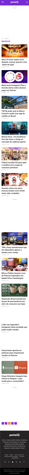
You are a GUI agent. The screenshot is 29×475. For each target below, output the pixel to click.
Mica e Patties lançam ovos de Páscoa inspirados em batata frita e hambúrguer (13, 275)
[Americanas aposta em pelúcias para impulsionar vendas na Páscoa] (14, 341)
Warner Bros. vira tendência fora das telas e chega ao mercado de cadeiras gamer (14, 139)
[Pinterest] (24, 462)
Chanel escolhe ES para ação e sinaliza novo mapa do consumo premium (14, 165)
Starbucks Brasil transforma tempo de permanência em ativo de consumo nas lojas (14, 301)
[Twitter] (16, 462)
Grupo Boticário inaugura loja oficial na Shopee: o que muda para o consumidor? (14, 378)
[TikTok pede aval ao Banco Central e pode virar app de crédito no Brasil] (14, 102)
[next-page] (15, 423)
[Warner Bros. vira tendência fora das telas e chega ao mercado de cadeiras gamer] (14, 128)
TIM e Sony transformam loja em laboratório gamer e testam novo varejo (14, 250)
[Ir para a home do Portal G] (14, 435)
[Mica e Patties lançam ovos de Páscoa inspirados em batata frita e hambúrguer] (14, 264)
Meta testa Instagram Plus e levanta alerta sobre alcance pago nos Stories (14, 87)
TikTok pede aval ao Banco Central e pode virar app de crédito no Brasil (13, 113)
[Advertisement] (14, 23)
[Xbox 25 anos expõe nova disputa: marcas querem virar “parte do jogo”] (14, 50)
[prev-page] (3, 423)
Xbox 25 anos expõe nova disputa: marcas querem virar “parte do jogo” (14, 62)
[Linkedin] (20, 462)
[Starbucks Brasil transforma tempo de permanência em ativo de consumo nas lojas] (14, 290)
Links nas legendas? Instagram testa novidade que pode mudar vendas (14, 327)
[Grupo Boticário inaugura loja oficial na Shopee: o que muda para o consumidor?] (14, 367)
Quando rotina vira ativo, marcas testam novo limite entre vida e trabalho (13, 190)
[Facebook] (8, 462)
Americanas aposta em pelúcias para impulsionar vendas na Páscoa (13, 353)
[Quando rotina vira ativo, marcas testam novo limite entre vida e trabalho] (14, 179)
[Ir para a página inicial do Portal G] (14, 2)
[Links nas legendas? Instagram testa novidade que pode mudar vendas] (14, 315)
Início (3, 38)
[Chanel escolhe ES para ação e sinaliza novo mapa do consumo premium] (14, 153)
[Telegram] (12, 462)
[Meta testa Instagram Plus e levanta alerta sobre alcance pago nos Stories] (14, 76)
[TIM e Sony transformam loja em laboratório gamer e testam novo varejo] (14, 238)
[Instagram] (4, 462)
